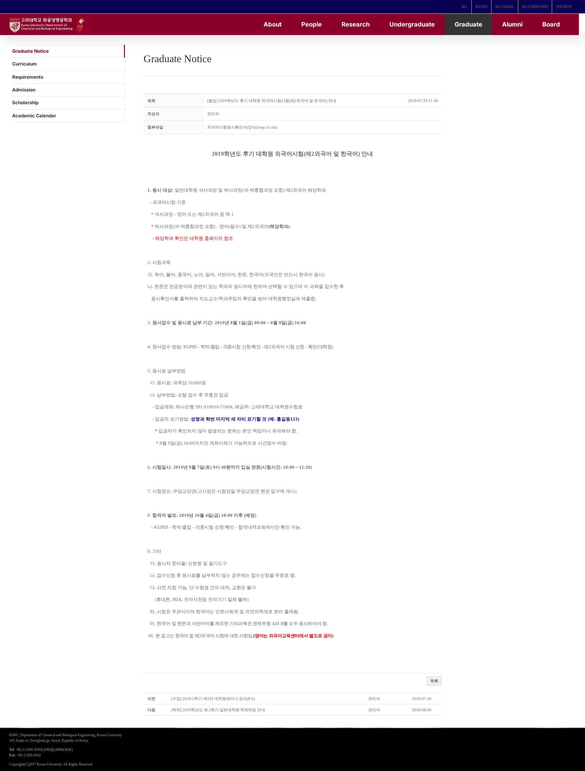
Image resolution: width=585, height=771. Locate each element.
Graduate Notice (30, 51)
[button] (213, 114)
